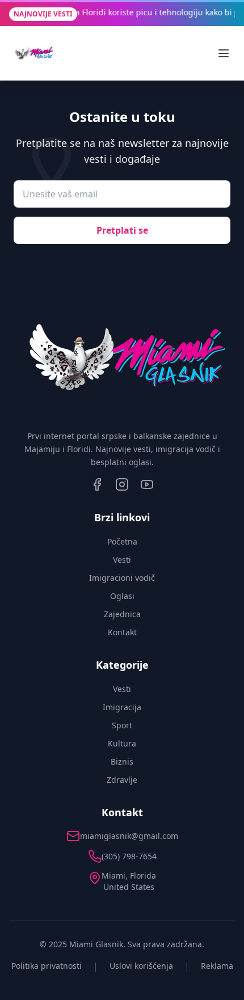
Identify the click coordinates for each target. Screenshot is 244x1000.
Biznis (122, 761)
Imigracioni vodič (122, 577)
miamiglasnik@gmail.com (129, 835)
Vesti (122, 559)
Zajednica (122, 614)
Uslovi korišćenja (141, 965)
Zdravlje (122, 779)
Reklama (217, 965)
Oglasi (122, 595)
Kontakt (122, 632)
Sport (122, 725)
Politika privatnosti (46, 965)
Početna (122, 541)
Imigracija (122, 707)
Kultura (122, 743)
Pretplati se (122, 230)
